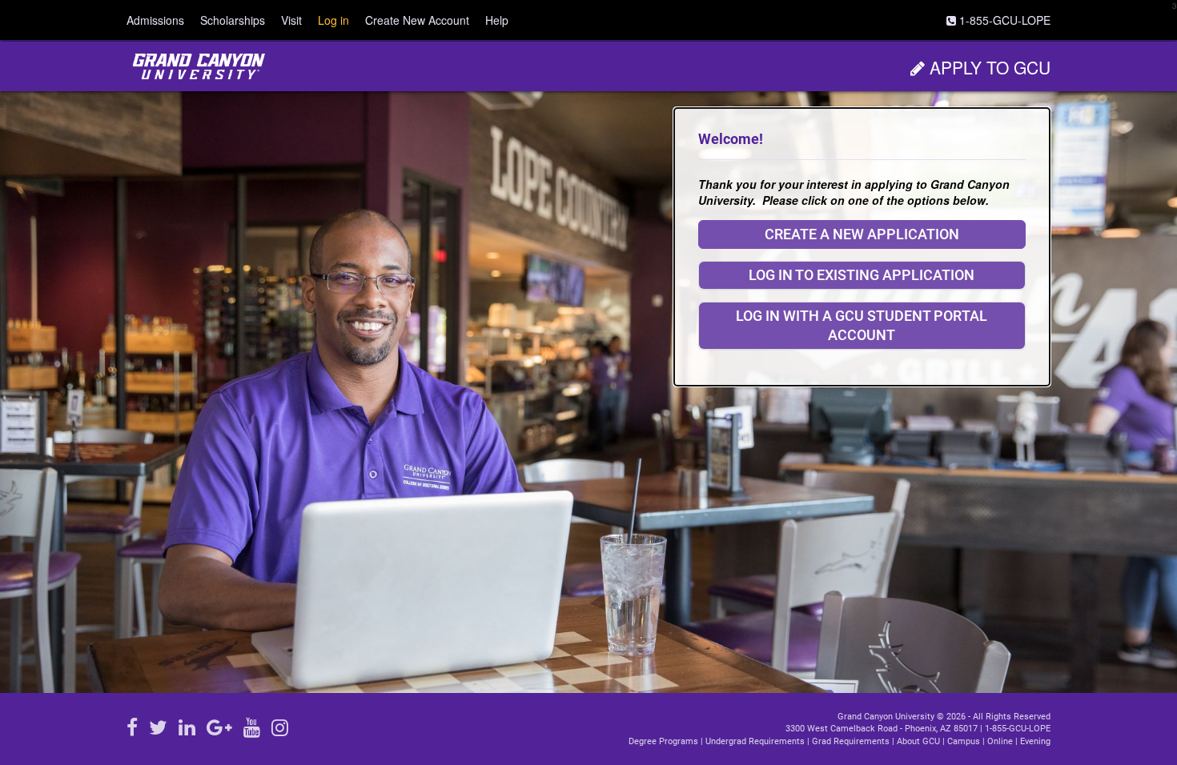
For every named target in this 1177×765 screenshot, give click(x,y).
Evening (1035, 741)
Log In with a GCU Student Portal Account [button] (861, 325)
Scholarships (232, 20)
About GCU (918, 741)
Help (496, 20)
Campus (963, 741)
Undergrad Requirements (755, 741)
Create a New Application (862, 234)
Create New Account (417, 20)
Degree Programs (663, 741)
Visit (291, 20)
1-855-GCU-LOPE (1017, 728)
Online (1000, 741)
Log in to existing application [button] (861, 274)
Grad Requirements (851, 741)
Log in (333, 20)
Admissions (155, 20)
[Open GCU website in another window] (199, 66)
